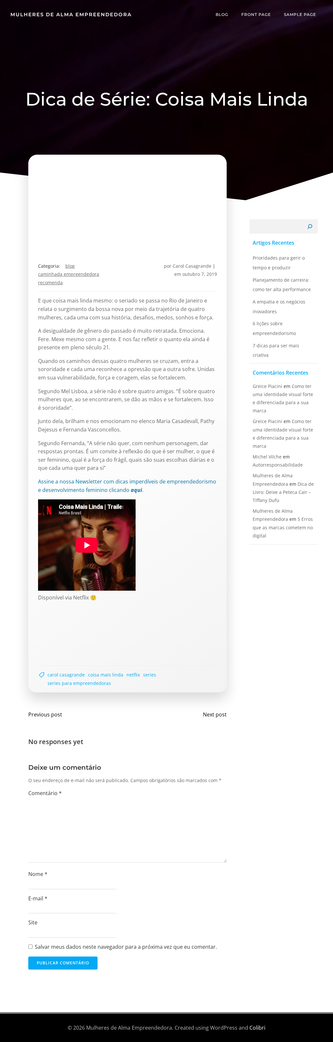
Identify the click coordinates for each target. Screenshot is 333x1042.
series (149, 675)
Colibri (257, 1027)
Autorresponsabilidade (278, 465)
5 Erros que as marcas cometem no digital (283, 527)
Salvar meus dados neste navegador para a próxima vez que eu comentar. (126, 946)
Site (32, 922)
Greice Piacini (267, 386)
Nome (37, 874)
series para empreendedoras (79, 683)
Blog (222, 14)
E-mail (37, 898)
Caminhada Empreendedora (68, 274)
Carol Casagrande (192, 266)
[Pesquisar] (310, 226)
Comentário (45, 793)
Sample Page (300, 14)
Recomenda (50, 282)
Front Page (256, 14)
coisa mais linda (105, 675)
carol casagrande (66, 675)
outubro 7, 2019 (199, 274)
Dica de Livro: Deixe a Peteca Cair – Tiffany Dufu (283, 492)
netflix (133, 675)
